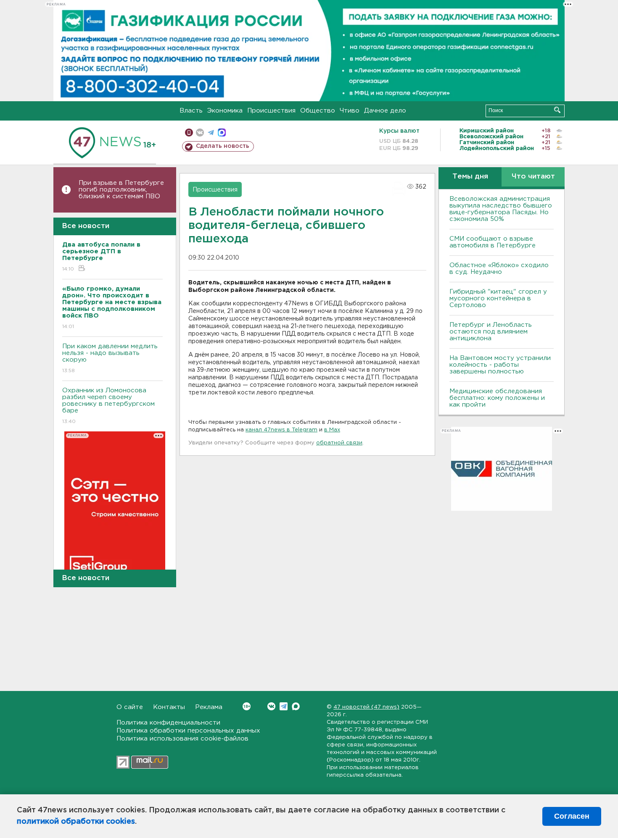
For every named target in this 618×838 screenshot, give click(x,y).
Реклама (208, 707)
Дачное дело (385, 110)
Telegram (284, 706)
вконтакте (200, 133)
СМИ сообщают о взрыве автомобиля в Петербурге (492, 242)
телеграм (211, 133)
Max (296, 706)
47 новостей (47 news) (366, 707)
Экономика (225, 110)
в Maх (332, 430)
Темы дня (470, 176)
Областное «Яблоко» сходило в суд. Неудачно (499, 269)
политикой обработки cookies (76, 821)
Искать (557, 110)
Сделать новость (222, 146)
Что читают (533, 176)
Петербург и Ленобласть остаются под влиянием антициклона (490, 331)
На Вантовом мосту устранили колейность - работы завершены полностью (500, 364)
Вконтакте (271, 706)
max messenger (222, 133)
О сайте (129, 707)
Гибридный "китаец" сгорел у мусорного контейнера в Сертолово (498, 298)
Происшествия (271, 110)
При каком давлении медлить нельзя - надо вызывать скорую (110, 358)
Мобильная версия (189, 133)
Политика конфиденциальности (168, 722)
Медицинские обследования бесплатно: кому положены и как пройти (497, 398)
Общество (317, 110)
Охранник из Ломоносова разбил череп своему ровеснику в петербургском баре (108, 406)
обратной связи (339, 443)
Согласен (571, 816)
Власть (191, 110)
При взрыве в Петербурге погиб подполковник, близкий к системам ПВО (121, 189)
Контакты (169, 707)
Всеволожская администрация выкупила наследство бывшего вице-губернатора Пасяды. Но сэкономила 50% (500, 209)
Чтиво (349, 110)
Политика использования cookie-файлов (182, 738)
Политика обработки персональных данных (188, 730)
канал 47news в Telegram (281, 430)
